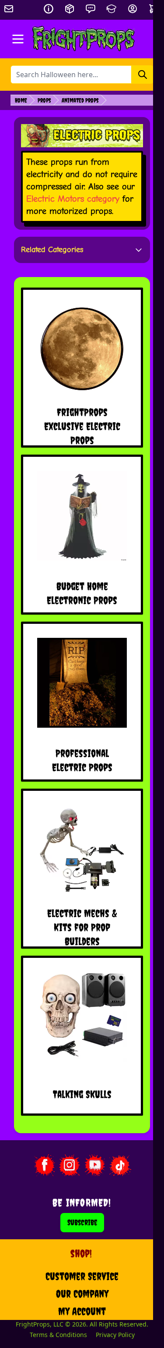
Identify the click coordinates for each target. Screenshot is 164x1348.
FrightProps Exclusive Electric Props (82, 426)
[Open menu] (17, 39)
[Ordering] (69, 9)
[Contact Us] (90, 9)
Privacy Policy (115, 1334)
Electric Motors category (72, 199)
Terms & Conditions (58, 1334)
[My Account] (132, 9)
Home (21, 100)
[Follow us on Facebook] (44, 1165)
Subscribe (82, 1222)
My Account (82, 1311)
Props (44, 100)
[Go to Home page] (83, 39)
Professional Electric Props (82, 760)
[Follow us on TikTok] (120, 1165)
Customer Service (82, 1276)
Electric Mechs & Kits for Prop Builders (82, 927)
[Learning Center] (111, 9)
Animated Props (80, 100)
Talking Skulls (82, 1094)
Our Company (82, 1294)
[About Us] (48, 9)
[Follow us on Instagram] (69, 1165)
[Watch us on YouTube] (95, 1165)
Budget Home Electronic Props (82, 593)
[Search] (143, 74)
